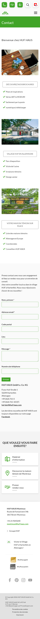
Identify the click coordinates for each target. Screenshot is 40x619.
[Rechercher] (28, 4)
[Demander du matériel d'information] (20, 4)
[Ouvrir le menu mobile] (35, 12)
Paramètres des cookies (20, 609)
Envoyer (6, 379)
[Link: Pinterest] (16, 580)
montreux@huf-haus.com (17, 524)
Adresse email (8, 312)
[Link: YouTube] (30, 580)
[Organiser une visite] (12, 4)
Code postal (7, 324)
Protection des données (20, 612)
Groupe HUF (14, 531)
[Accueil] (10, 12)
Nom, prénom (8, 300)
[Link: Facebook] (9, 580)
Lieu (3, 337)
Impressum (20, 615)
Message (6, 349)
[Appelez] (4, 4)
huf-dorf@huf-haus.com (12, 405)
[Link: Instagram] (23, 580)
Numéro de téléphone (11, 366)
